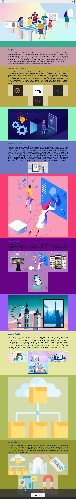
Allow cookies (38, 495)
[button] (1, 22)
